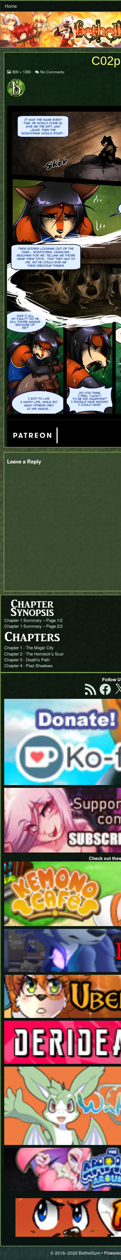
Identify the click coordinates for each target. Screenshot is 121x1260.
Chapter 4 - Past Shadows (28, 665)
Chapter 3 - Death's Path (27, 659)
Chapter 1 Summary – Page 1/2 (33, 620)
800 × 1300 (21, 71)
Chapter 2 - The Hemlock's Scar (34, 654)
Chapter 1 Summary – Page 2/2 (33, 626)
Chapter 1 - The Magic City (29, 647)
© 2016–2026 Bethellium (75, 1253)
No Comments (52, 71)
